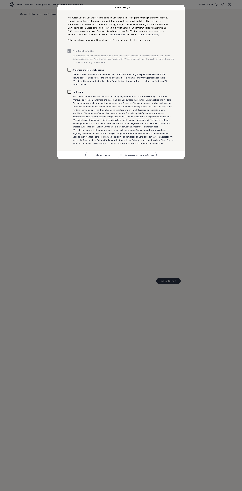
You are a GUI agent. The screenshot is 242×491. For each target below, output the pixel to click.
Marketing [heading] (78, 92)
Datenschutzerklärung (148, 34)
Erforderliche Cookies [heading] (83, 51)
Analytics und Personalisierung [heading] (88, 69)
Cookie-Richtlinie (117, 34)
